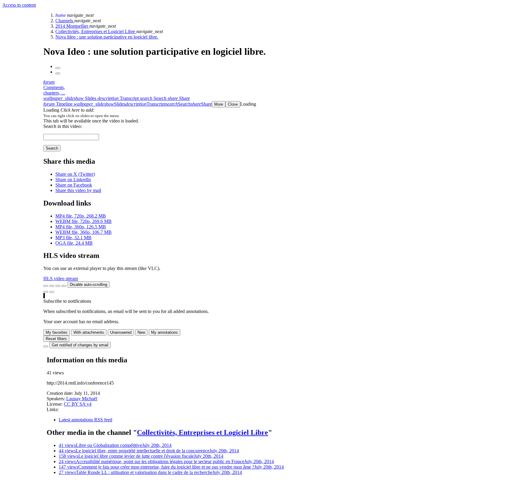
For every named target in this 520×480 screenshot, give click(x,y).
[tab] (70, 98)
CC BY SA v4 (77, 404)
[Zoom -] (57, 286)
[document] (280, 115)
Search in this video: (62, 126)
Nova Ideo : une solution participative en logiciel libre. (106, 36)
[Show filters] (51, 286)
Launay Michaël (81, 398)
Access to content (19, 5)
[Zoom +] (63, 286)
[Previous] (57, 68)
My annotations (164, 332)
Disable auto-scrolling (88, 284)
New (141, 332)
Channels (64, 20)
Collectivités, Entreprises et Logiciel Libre (95, 31)
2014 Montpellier (72, 26)
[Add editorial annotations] (51, 292)
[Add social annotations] (45, 292)
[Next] (57, 73)
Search (52, 148)
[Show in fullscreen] (45, 286)
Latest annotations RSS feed (85, 419)
